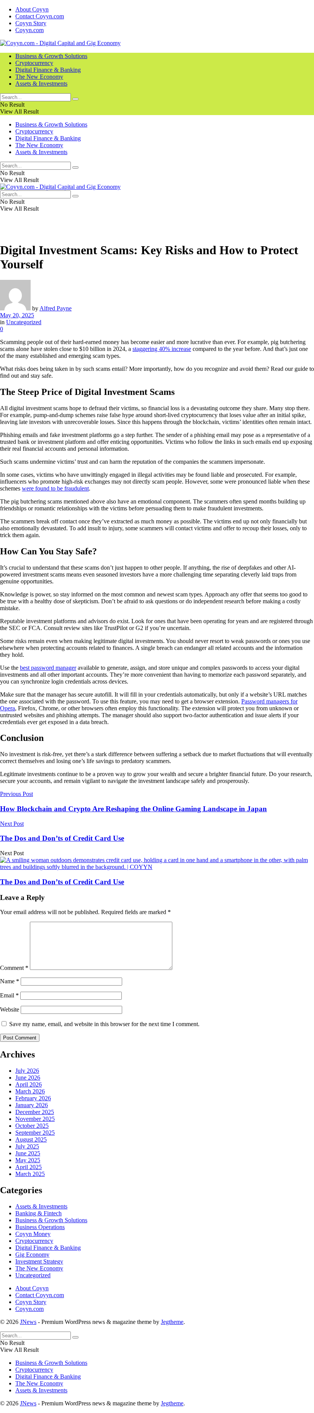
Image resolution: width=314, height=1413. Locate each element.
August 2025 (31, 1139)
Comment (14, 968)
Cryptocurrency (34, 63)
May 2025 (27, 1160)
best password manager (48, 667)
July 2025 (27, 1146)
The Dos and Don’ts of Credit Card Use (62, 882)
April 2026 (28, 1084)
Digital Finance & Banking (48, 70)
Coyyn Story (30, 23)
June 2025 (27, 1153)
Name (9, 981)
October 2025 (32, 1125)
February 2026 (33, 1098)
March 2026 (30, 1091)
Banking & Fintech (38, 1213)
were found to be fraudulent (55, 488)
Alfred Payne (55, 308)
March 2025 (30, 1174)
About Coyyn (32, 9)
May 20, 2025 (17, 315)
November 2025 (35, 1119)
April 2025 (28, 1167)
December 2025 (34, 1112)
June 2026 (27, 1077)
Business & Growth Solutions (51, 56)
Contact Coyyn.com (39, 16)
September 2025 (35, 1132)
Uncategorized (23, 322)
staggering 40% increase (161, 349)
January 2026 (31, 1105)
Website (9, 1009)
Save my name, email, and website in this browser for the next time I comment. (104, 1024)
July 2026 (27, 1070)
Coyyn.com (29, 30)
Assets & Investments (41, 83)
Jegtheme (172, 1322)
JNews (28, 1322)
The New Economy (39, 76)
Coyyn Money (33, 1234)
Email (9, 995)
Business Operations (40, 1227)
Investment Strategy (39, 1261)
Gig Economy (32, 1254)
